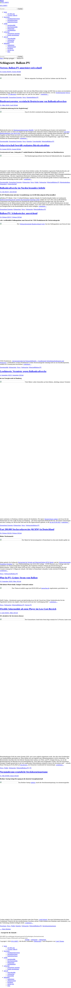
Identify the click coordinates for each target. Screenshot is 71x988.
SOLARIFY (3, 5)
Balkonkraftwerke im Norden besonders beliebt (22, 188)
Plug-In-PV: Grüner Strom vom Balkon (19, 577)
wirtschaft (6, 32)
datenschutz (42, 939)
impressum (34, 939)
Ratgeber (29, 97)
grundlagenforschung (13, 18)
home (5, 12)
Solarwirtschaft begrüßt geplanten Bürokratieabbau (24, 145)
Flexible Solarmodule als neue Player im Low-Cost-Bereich (28, 609)
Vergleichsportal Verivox (63, 92)
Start (2, 58)
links (8, 51)
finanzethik (10, 42)
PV (31, 768)
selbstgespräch (11, 47)
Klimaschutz (26, 182)
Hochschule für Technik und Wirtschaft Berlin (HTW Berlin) (36, 562)
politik (5, 23)
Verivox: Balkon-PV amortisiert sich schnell (21, 68)
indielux (33, 782)
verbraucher (10, 40)
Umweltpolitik (37, 141)
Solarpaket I (3, 184)
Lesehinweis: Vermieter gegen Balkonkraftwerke (23, 371)
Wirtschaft (45, 141)
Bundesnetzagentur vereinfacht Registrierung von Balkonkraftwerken (33, 101)
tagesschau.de (45, 588)
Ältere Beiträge (5, 929)
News (24, 97)
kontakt (27, 939)
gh (20, 71)
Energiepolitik (4, 97)
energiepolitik (11, 25)
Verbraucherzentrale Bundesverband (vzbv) (32, 224)
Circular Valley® (12, 15)
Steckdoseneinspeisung (49, 926)
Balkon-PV (35, 97)
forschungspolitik (12, 27)
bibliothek (7, 43)
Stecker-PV (28, 605)
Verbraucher (42, 182)
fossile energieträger (13, 35)
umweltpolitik (11, 38)
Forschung (3, 926)
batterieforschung (12, 22)
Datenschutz (37, 941)
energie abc (10, 50)
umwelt (6, 37)
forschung (7, 17)
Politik (36, 182)
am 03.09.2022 (55, 522)
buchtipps (10, 48)
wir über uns (11, 13)
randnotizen (10, 45)
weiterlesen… (45, 94)
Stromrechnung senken (51, 519)
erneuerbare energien (13, 33)
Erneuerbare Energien (15, 97)
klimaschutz (10, 28)
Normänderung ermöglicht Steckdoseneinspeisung (24, 772)
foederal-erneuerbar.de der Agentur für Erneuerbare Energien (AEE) (20, 199)
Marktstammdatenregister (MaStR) (23, 130)
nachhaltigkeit (11, 30)
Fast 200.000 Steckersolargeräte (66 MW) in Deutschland (27, 529)
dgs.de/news (23, 765)
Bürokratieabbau (65, 182)
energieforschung (12, 20)
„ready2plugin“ (43, 919)
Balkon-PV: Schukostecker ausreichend (18, 213)
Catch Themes (60, 941)
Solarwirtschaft (12, 184)
